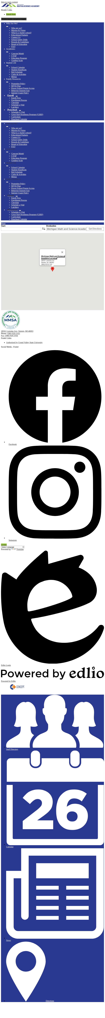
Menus (14, 77)
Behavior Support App (20, 90)
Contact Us (15, 37)
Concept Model (17, 53)
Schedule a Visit (17, 105)
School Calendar (18, 67)
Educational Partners (19, 35)
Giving (4, 545)
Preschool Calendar (19, 119)
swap (43, 228)
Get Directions (95, 229)
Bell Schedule (17, 72)
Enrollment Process (19, 100)
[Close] (62, 252)
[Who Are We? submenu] (7, 26)
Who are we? (16, 28)
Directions (50, 1001)
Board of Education (19, 44)
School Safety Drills (19, 40)
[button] (7, 126)
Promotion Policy (18, 84)
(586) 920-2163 (13, 333)
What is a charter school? (21, 33)
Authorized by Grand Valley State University (24, 342)
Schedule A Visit (18, 112)
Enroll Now (11, 14)
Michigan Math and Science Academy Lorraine (53, 257)
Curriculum (15, 117)
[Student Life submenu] (7, 65)
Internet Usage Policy (20, 93)
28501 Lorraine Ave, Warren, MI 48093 (17, 331)
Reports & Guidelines (20, 42)
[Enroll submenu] (17, 96)
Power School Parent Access (22, 88)
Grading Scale (17, 60)
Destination (51, 226)
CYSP (14, 56)
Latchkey (15, 107)
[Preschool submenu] (20, 110)
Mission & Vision (18, 30)
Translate (20, 549)
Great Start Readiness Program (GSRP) (27, 114)
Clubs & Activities (18, 74)
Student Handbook (19, 70)
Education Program (19, 58)
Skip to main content (9, 2)
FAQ (13, 47)
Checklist (15, 102)
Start (3, 226)
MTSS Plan (16, 86)
